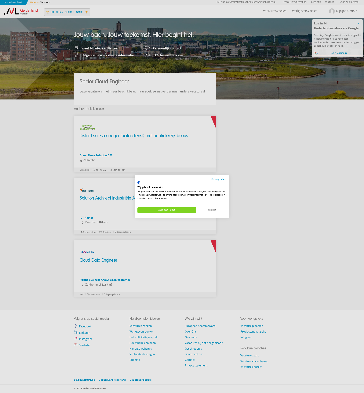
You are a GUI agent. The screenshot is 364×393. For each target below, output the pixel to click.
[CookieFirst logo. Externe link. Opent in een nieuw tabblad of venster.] (138, 183)
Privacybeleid (219, 180)
